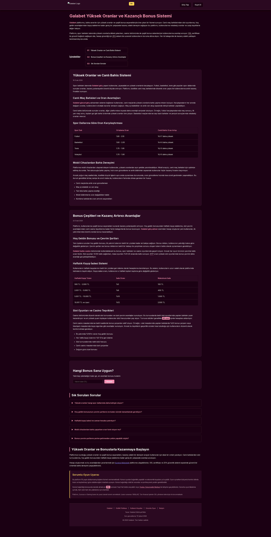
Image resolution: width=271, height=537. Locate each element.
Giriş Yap (185, 5)
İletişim (161, 508)
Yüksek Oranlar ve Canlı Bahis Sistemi (106, 50)
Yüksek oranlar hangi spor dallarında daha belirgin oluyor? (99, 403)
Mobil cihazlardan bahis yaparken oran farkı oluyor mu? (98, 429)
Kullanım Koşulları (136, 508)
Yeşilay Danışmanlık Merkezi (150, 487)
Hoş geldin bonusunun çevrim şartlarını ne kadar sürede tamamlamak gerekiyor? (108, 412)
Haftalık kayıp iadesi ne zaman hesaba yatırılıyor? (95, 421)
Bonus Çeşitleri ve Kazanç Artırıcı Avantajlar (108, 57)
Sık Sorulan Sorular (98, 63)
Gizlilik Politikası (121, 508)
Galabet (109, 508)
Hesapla (109, 381)
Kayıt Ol (198, 5)
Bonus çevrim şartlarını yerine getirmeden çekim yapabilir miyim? (102, 438)
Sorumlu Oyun (151, 508)
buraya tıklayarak (122, 463)
